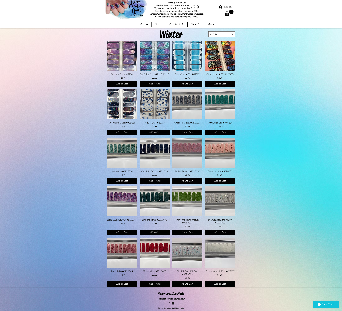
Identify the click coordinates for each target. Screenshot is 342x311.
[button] (229, 13)
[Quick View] (122, 56)
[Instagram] (173, 303)
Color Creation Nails (171, 293)
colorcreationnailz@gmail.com (170, 299)
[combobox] (221, 34)
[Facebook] (169, 303)
